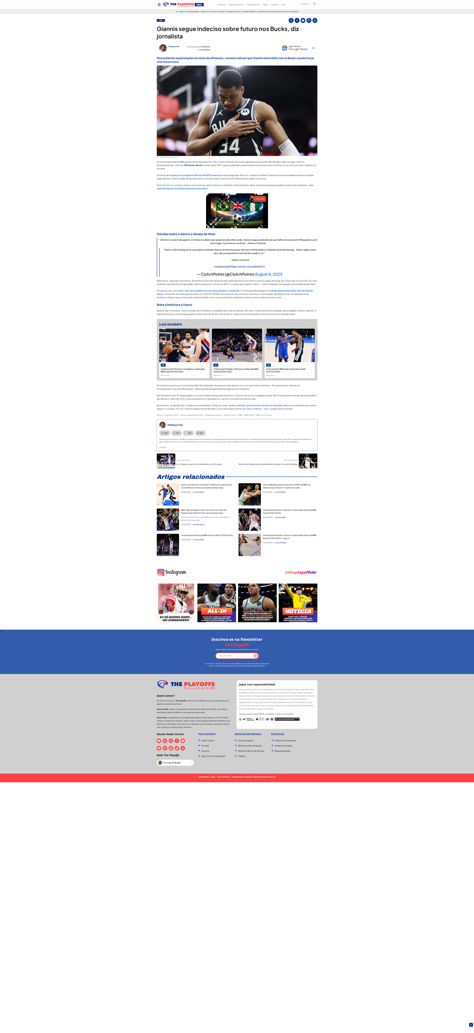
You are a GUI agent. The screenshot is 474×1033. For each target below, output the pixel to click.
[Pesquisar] (314, 3)
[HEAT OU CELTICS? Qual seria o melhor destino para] (257, 603)
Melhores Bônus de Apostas (251, 751)
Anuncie (205, 751)
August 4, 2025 (268, 274)
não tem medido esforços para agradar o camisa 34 (212, 290)
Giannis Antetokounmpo (191, 415)
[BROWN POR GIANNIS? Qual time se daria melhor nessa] (216, 603)
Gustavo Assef (199, 524)
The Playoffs (206, 734)
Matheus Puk (174, 46)
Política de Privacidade (285, 740)
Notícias (221, 5)
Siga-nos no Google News (213, 756)
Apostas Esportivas (247, 734)
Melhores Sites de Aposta (250, 745)
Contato (205, 745)
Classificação (253, 5)
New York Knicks (264, 415)
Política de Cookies (283, 745)
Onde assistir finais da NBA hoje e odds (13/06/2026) (207, 535)
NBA (182, 161)
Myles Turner (230, 415)
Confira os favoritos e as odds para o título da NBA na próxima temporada (205, 518)
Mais (283, 5)
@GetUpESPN (225, 266)
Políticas (277, 734)
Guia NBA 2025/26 (236, 5)
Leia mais (162, 447)
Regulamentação (283, 751)
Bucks (160, 415)
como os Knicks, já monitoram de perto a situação (256, 405)
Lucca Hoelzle (198, 492)
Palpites (274, 5)
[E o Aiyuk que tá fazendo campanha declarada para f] (176, 603)
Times (265, 5)
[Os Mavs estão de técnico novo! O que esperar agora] (298, 603)
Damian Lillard (171, 415)
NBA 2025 (249, 415)
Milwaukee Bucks (213, 415)
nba (160, 20)
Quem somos (207, 740)
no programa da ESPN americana (201, 175)
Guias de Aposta (245, 740)
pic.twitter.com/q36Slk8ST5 (249, 266)
